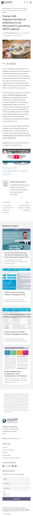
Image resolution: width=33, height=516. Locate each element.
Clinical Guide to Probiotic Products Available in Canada (16, 333)
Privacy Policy (6, 514)
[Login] (24, 2)
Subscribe (16, 499)
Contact (4, 447)
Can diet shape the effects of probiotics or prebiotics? (24, 206)
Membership (6, 455)
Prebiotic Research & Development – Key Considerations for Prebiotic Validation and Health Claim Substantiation (15, 373)
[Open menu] (31, 2)
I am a (4, 492)
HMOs (15, 168)
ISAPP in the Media (8, 450)
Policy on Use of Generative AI (11, 458)
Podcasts (5, 452)
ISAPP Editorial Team (11, 33)
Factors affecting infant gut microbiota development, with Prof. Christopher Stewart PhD (16, 255)
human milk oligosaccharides (10, 171)
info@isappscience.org (13, 438)
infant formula (23, 171)
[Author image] (3, 33)
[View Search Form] (27, 2)
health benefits (7, 168)
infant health (6, 174)
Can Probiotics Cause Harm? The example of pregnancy (7, 207)
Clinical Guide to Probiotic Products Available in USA (14, 293)
